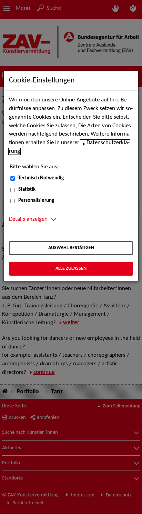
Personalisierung (36, 200)
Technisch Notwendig (41, 178)
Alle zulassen (71, 268)
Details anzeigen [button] (28, 219)
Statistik (27, 189)
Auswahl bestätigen (71, 247)
